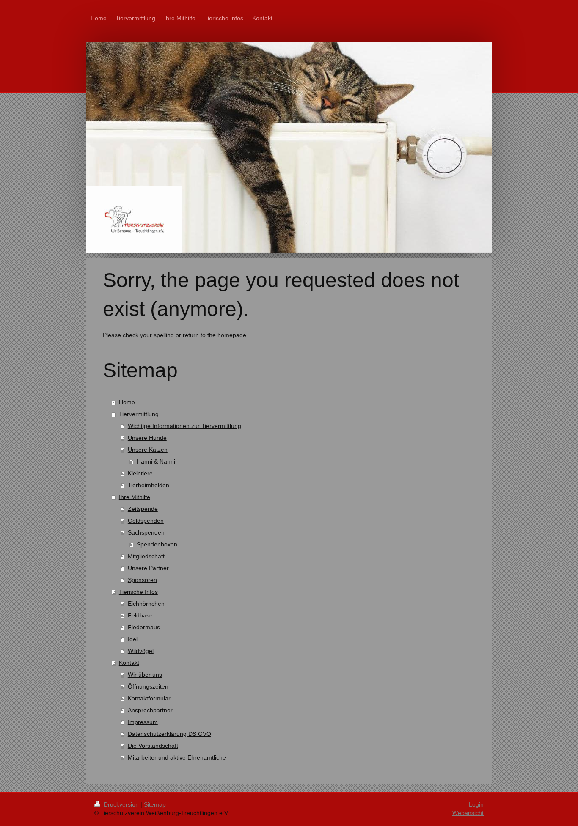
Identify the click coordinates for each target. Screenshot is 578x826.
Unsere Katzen (148, 449)
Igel (133, 639)
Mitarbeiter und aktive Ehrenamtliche (177, 757)
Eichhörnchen (146, 603)
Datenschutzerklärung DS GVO (169, 733)
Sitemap (155, 804)
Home (127, 402)
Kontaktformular (149, 698)
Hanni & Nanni (156, 461)
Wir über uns (145, 674)
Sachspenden (146, 532)
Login (476, 804)
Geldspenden (146, 520)
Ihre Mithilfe (134, 497)
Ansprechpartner (150, 710)
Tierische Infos (138, 591)
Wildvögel (141, 651)
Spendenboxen (157, 544)
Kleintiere (140, 473)
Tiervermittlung (139, 414)
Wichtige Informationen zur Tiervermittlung (184, 426)
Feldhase (140, 615)
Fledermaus (144, 627)
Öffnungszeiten (148, 686)
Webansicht (468, 813)
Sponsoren (142, 579)
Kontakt (129, 662)
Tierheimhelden (148, 485)
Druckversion (121, 804)
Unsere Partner (148, 568)
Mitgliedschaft (146, 556)
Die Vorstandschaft (153, 745)
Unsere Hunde (147, 437)
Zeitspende (143, 508)
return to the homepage (214, 335)
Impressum (143, 722)
